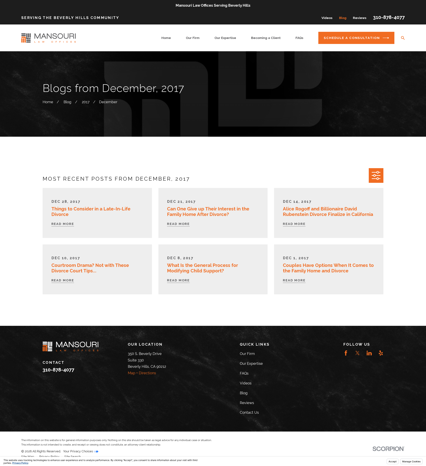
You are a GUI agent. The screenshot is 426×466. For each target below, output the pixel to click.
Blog (342, 18)
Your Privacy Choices (78, 451)
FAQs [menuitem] (299, 38)
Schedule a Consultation (352, 38)
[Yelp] (380, 353)
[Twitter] (357, 353)
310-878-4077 (389, 17)
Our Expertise (251, 363)
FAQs (244, 373)
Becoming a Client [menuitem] (266, 38)
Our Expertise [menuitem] (225, 38)
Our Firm (247, 353)
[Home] (48, 38)
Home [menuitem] (166, 38)
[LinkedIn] (369, 353)
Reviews (359, 18)
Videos (326, 18)
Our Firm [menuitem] (193, 38)
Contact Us (249, 412)
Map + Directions (142, 373)
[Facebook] (345, 353)
